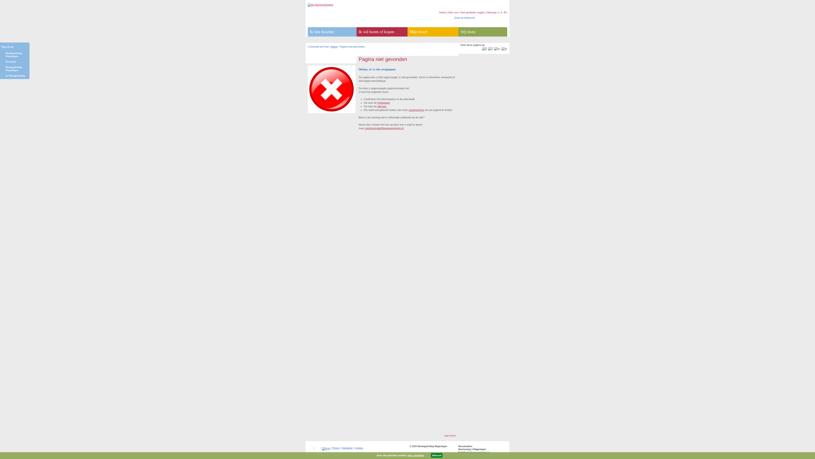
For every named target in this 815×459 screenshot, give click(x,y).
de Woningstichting (15, 75)
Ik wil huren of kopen (376, 32)
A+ (505, 12)
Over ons (453, 12)
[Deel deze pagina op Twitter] (490, 48)
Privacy (336, 448)
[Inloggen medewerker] (310, 447)
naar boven (450, 435)
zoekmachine (416, 110)
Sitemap (491, 12)
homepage (383, 102)
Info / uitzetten (416, 455)
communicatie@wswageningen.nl (384, 128)
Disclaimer (347, 448)
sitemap (381, 106)
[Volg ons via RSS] (326, 448)
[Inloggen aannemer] (317, 447)
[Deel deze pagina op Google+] (497, 48)
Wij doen (468, 32)
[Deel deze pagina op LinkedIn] (504, 48)
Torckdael (11, 61)
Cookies (359, 448)
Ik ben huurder (322, 32)
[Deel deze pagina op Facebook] (484, 48)
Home (333, 46)
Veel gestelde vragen (472, 12)
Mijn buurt (418, 32)
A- (499, 12)
